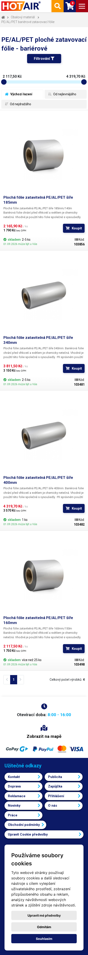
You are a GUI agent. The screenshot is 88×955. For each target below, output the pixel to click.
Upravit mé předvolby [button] (44, 915)
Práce (12, 815)
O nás (52, 806)
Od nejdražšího (20, 104)
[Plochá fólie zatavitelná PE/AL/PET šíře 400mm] (44, 434)
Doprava (14, 786)
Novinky (14, 806)
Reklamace (16, 796)
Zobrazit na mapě (44, 736)
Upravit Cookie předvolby (28, 834)
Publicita (55, 777)
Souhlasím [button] (44, 939)
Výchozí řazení (21, 94)
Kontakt (14, 777)
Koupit (77, 228)
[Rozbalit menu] (82, 6)
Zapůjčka (55, 786)
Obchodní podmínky (24, 825)
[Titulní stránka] (21, 6)
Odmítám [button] (44, 927)
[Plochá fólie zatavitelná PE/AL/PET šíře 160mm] (44, 574)
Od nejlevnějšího (64, 94)
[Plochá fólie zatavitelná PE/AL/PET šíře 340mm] (44, 294)
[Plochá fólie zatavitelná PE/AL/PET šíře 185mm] (44, 154)
